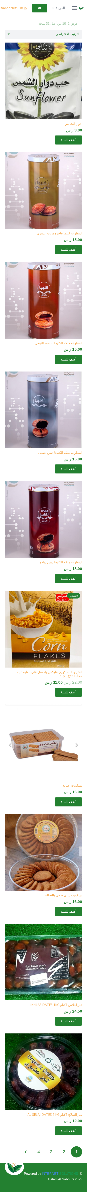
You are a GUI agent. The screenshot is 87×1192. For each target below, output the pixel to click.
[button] (58, 8)
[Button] (39, 8)
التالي (26, 1151)
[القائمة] (74, 8)
